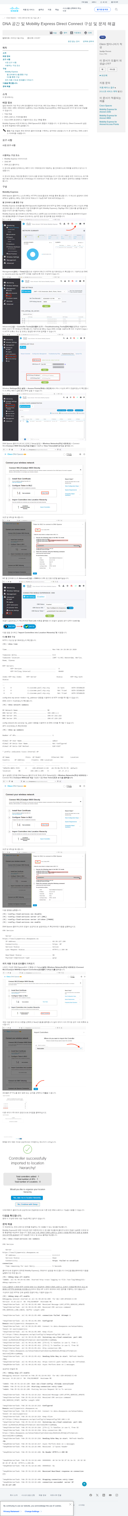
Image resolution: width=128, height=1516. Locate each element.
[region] (37, 1508)
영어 (65, 33)
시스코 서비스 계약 (108, 91)
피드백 (104, 75)
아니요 (112, 69)
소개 (4, 53)
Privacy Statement (11, 1511)
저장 (55, 33)
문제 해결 (6, 86)
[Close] (70, 1504)
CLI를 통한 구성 (13, 77)
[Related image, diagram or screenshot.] (44, 268)
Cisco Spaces (106, 106)
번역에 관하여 (88, 41)
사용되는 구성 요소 (12, 65)
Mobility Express (11, 72)
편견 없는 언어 (74, 41)
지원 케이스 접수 (107, 87)
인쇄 (90, 33)
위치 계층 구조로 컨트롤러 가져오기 (19, 80)
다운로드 (77, 33)
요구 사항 (6, 59)
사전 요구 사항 (10, 62)
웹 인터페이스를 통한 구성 (17, 75)
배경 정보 (6, 56)
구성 (4, 69)
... (3, 18)
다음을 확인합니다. (10, 83)
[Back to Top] (84, 1484)
